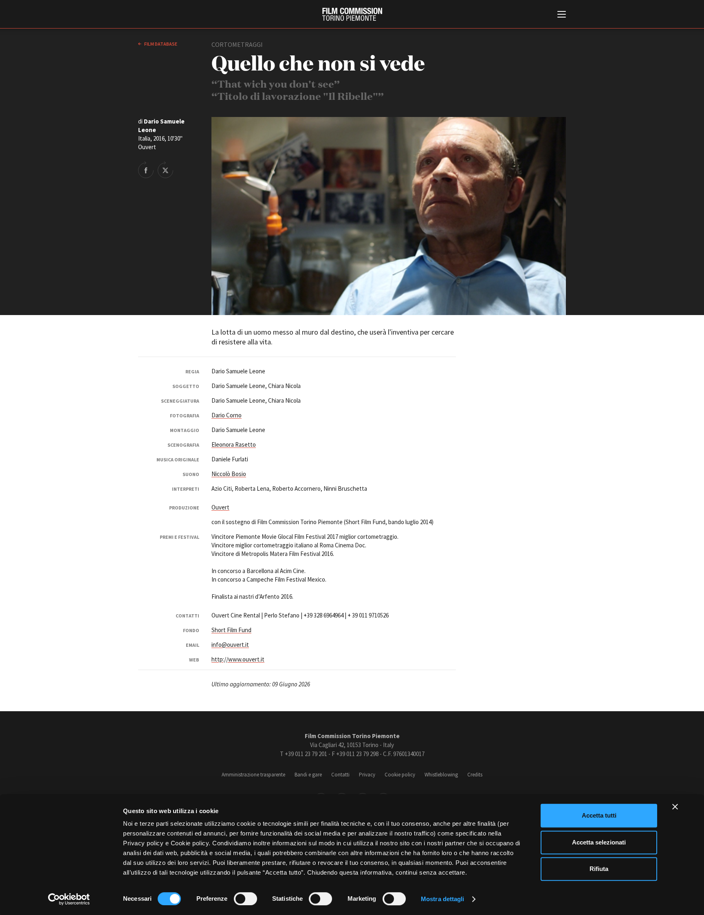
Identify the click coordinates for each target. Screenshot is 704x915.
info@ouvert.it (230, 644)
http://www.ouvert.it (237, 659)
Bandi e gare (308, 774)
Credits (474, 774)
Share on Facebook (146, 169)
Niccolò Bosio (228, 474)
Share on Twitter (165, 169)
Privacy (367, 774)
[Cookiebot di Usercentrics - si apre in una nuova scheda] (69, 899)
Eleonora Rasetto (233, 444)
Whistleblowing (441, 774)
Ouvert (220, 507)
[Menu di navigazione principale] (561, 15)
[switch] (245, 898)
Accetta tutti (599, 815)
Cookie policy (400, 774)
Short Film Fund (231, 630)
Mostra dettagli (442, 898)
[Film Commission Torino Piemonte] (352, 14)
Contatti (340, 774)
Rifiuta (599, 868)
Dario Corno (226, 415)
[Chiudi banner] (675, 806)
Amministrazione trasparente (253, 774)
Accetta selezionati (599, 842)
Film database (160, 44)
